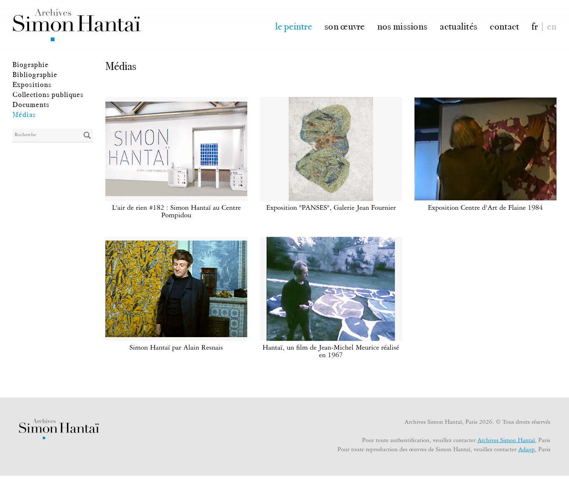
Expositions (32, 84)
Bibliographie (34, 74)
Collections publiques (48, 94)
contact (504, 25)
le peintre (293, 25)
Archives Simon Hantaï (506, 441)
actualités (458, 25)
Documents (31, 104)
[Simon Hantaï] (76, 25)
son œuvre (344, 25)
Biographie (30, 64)
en (552, 25)
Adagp (526, 450)
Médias (24, 114)
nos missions (402, 25)
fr (535, 25)
